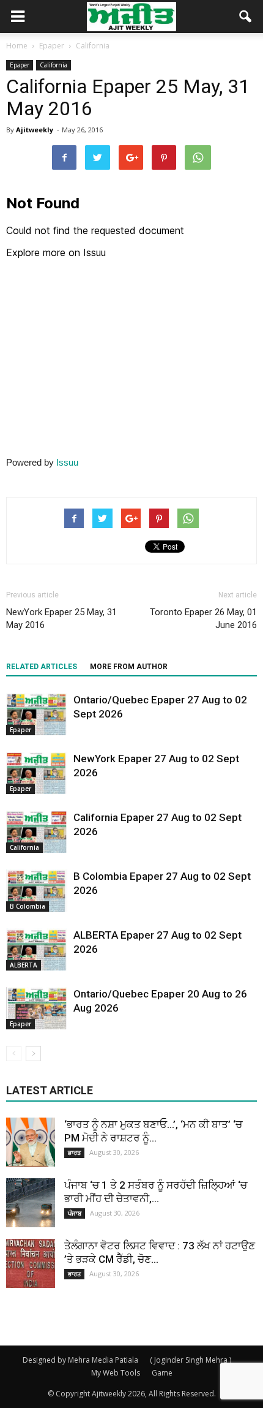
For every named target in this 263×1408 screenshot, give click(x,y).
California (53, 65)
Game (162, 1373)
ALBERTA (23, 965)
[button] (246, 16)
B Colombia (27, 906)
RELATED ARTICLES (41, 666)
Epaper (19, 65)
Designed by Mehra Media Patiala (80, 1360)
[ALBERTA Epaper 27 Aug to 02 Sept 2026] (36, 949)
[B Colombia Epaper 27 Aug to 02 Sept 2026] (36, 890)
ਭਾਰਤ (74, 1152)
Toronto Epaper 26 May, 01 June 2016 (203, 618)
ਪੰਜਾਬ (74, 1213)
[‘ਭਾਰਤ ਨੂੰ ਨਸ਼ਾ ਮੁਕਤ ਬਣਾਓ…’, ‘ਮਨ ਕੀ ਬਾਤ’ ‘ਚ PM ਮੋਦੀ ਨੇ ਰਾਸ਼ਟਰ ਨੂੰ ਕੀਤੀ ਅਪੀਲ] (30, 1142)
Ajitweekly (34, 129)
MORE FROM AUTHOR (129, 666)
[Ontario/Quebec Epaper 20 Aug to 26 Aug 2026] (36, 1008)
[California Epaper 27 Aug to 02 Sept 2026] (36, 832)
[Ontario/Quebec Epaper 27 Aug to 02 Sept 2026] (36, 714)
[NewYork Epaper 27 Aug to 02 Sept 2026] (36, 773)
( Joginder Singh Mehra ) (190, 1360)
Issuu (67, 462)
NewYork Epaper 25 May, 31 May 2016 (61, 618)
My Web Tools (115, 1373)
